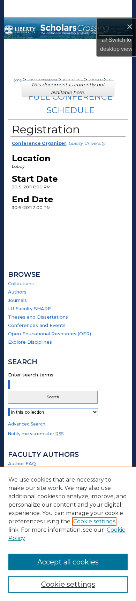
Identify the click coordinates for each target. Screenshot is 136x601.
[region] (68, 534)
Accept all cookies (68, 562)
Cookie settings (94, 521)
